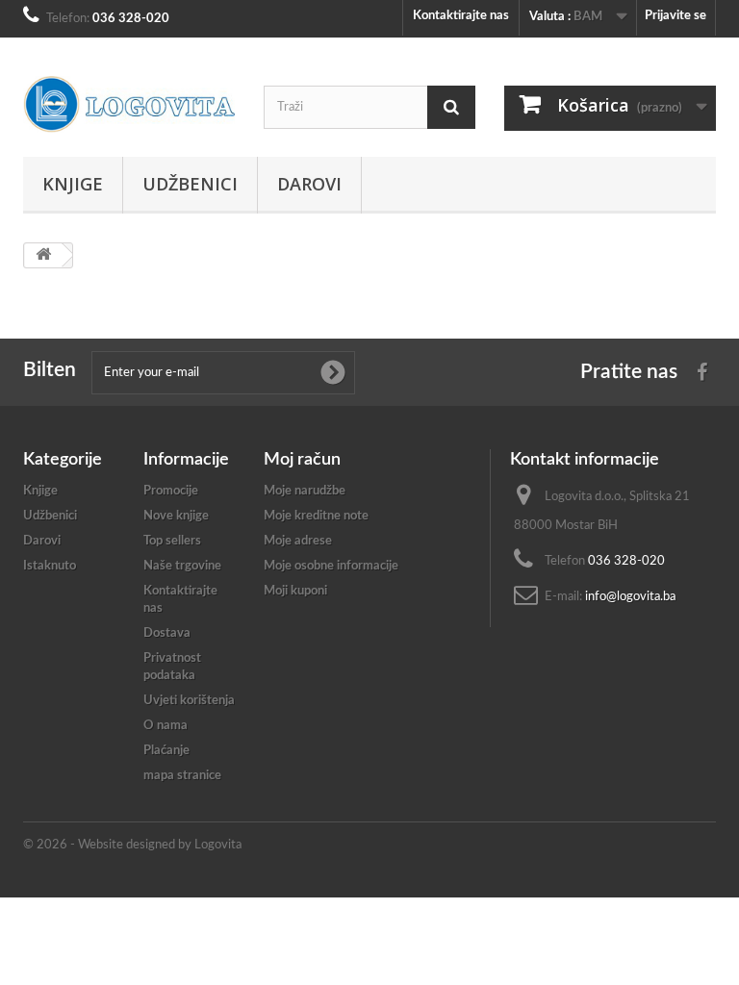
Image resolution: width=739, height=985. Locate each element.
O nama (165, 726)
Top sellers (172, 541)
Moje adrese (298, 541)
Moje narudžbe (304, 491)
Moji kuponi (295, 591)
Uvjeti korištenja (189, 701)
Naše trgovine (182, 566)
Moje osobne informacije (331, 566)
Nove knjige (176, 516)
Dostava (167, 633)
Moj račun (302, 459)
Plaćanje (166, 751)
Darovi (309, 183)
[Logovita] (129, 104)
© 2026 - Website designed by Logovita (132, 845)
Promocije (170, 491)
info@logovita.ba (630, 597)
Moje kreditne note (316, 516)
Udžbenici (190, 183)
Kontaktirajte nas (461, 16)
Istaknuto (49, 566)
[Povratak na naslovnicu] (43, 255)
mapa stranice (182, 776)
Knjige (72, 183)
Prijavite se (675, 16)
